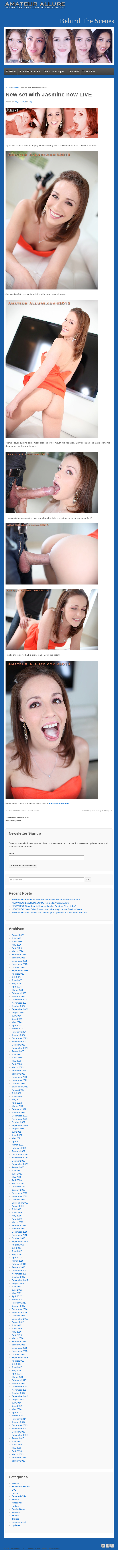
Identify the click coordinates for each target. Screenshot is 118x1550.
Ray (30, 102)
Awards (15, 1483)
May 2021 (17, 1138)
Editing (15, 1493)
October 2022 (18, 1083)
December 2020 (20, 1154)
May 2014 (17, 1409)
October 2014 (18, 1393)
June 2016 (17, 1328)
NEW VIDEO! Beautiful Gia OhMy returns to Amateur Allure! (40, 903)
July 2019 (16, 1209)
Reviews (16, 1512)
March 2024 (18, 1028)
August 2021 (18, 1128)
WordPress (55, 1549)
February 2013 (19, 1457)
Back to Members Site (30, 71)
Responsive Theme (34, 1549)
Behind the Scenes (21, 1486)
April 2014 (17, 1412)
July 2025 (16, 977)
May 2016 (17, 1332)
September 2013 (20, 1435)
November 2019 (20, 1196)
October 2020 (18, 1161)
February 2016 (19, 1341)
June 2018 (17, 1251)
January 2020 (18, 1190)
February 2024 (19, 1032)
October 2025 (18, 967)
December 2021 (20, 1115)
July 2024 (16, 1015)
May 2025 (17, 983)
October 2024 (18, 1006)
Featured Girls (19, 1496)
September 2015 (20, 1357)
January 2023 (18, 1074)
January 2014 (18, 1422)
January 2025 (18, 996)
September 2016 (20, 1319)
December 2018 (20, 1232)
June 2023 (17, 1057)
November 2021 (20, 1119)
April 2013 (17, 1451)
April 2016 (17, 1335)
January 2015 (18, 1383)
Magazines (17, 1502)
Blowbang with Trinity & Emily (95, 810)
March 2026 (18, 951)
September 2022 (20, 1086)
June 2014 (17, 1406)
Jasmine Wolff (23, 817)
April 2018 (17, 1257)
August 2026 (18, 935)
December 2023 (20, 1038)
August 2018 (18, 1244)
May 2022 (17, 1099)
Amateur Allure (15, 1549)
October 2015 (18, 1354)
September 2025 (20, 970)
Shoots (15, 1515)
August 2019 (18, 1206)
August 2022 (18, 1090)
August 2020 (18, 1167)
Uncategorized (19, 1522)
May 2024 (17, 1022)
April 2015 (17, 1373)
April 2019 (17, 1219)
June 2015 (17, 1367)
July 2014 (16, 1402)
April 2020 (17, 1180)
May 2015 (17, 1370)
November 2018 (20, 1235)
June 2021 (17, 1135)
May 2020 (17, 1177)
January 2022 (18, 1112)
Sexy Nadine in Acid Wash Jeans (24, 810)
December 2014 (20, 1386)
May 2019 (17, 1215)
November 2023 (20, 1041)
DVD (14, 1490)
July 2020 (16, 1170)
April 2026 (17, 948)
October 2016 (18, 1315)
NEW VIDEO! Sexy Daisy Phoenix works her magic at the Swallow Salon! (47, 909)
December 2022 (20, 1077)
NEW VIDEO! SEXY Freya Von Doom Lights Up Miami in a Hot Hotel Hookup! (49, 912)
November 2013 (20, 1428)
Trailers (15, 1519)
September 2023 (20, 1048)
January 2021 (18, 1151)
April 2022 (17, 1103)
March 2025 (18, 990)
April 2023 (17, 1064)
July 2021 (16, 1132)
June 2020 (17, 1174)
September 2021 (20, 1125)
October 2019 (18, 1199)
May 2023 (17, 1061)
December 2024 (20, 999)
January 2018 (18, 1267)
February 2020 (19, 1186)
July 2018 (16, 1248)
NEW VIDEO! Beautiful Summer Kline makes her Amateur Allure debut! (46, 899)
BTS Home (11, 71)
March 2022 (18, 1106)
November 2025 (20, 964)
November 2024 (20, 1003)
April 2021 (17, 1141)
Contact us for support (54, 71)
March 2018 (18, 1261)
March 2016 (18, 1338)
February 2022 (19, 1109)
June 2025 (17, 980)
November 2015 (20, 1351)
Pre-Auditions (18, 1509)
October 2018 (18, 1238)
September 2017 (20, 1280)
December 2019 (20, 1193)
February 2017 (19, 1303)
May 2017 (17, 1293)
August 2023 (18, 1051)
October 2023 (18, 1045)
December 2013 (20, 1425)
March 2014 (18, 1415)
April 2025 (17, 986)
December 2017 (20, 1270)
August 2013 (18, 1438)
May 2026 (17, 945)
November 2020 (20, 1157)
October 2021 (18, 1122)
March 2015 (18, 1377)
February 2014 (19, 1419)
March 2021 (18, 1144)
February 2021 (19, 1148)
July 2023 (16, 1054)
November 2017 (20, 1273)
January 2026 (18, 957)
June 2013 (17, 1444)
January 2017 (18, 1306)
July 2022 (16, 1093)
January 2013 (18, 1461)
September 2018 (20, 1241)
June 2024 (17, 1019)
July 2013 (16, 1441)
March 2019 (18, 1222)
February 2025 (19, 993)
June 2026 (17, 941)
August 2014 (18, 1399)
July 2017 (16, 1286)
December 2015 (20, 1348)
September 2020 (20, 1164)
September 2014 (20, 1396)
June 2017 (17, 1290)
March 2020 (18, 1183)
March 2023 (18, 1067)
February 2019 (19, 1225)
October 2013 (18, 1432)
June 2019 (17, 1212)
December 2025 (20, 961)
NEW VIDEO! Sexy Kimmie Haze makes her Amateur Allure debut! (44, 906)
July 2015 (16, 1364)
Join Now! (74, 71)
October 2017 (18, 1277)
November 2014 (20, 1390)
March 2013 (18, 1454)
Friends (15, 1499)
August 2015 (18, 1361)
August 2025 (18, 974)
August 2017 (18, 1283)
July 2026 (16, 938)
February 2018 (19, 1264)
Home (8, 87)
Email (11, 853)
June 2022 (17, 1096)
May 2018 (17, 1254)
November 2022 (20, 1080)
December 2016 (20, 1309)
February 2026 (19, 954)
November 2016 (20, 1312)
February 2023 (19, 1070)
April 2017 (17, 1296)
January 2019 (18, 1228)
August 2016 (18, 1322)
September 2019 (20, 1203)
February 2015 (19, 1380)
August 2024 (18, 1012)
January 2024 (18, 1035)
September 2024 (20, 1009)
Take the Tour (88, 71)
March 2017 (18, 1299)
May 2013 (17, 1448)
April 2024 (17, 1025)
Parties (15, 1506)
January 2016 (18, 1344)
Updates (15, 87)
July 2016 (16, 1325)
